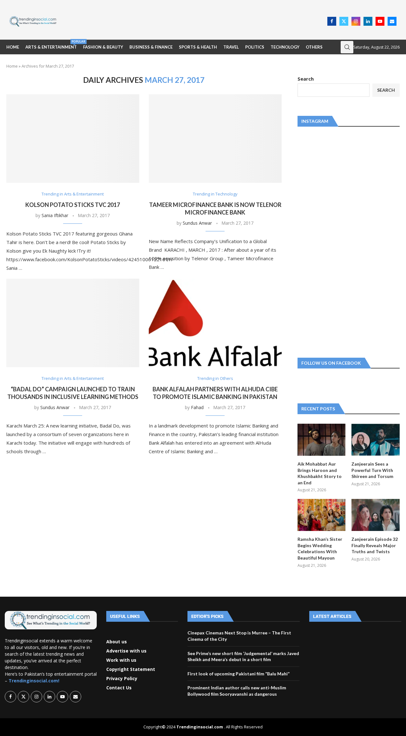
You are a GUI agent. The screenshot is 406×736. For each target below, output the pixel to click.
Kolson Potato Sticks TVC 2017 (72, 204)
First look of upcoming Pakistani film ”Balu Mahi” (238, 673)
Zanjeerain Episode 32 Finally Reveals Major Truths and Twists (374, 545)
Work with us (121, 660)
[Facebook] (331, 21)
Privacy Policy (121, 678)
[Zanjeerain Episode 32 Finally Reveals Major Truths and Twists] (375, 515)
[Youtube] (380, 21)
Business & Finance (151, 47)
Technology (285, 47)
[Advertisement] (193, 20)
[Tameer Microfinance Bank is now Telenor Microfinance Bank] (215, 138)
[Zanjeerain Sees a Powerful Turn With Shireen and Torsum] (375, 440)
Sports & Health (198, 47)
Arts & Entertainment (51, 45)
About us (116, 642)
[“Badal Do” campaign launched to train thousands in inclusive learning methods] (72, 323)
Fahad (197, 407)
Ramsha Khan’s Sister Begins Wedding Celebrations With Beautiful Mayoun (320, 548)
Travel (231, 47)
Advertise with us (126, 651)
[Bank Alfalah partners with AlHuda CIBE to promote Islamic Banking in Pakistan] (215, 323)
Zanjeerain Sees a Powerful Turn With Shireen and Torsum (372, 470)
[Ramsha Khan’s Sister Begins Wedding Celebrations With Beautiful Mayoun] (322, 515)
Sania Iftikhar (55, 215)
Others (314, 47)
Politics (254, 47)
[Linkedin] (367, 21)
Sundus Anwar (197, 223)
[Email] (392, 21)
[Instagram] (355, 21)
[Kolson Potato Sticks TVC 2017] (72, 138)
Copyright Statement (130, 669)
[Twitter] (343, 21)
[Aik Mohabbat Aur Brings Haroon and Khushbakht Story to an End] (322, 440)
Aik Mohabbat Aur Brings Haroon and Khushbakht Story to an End (320, 473)
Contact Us (119, 688)
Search (306, 79)
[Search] (347, 47)
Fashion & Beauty (103, 47)
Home (12, 47)
